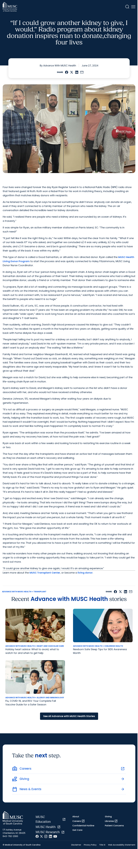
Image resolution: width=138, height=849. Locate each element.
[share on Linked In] (76, 72)
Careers (78, 821)
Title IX (102, 844)
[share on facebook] (66, 72)
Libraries (111, 821)
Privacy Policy (90, 844)
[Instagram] (45, 836)
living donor (85, 572)
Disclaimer (76, 844)
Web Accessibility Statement (121, 844)
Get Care (77, 830)
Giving (108, 816)
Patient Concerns (114, 825)
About (75, 816)
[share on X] (71, 72)
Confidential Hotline (83, 825)
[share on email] (82, 72)
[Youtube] (55, 836)
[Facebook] (37, 836)
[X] (41, 836)
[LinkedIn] (50, 836)
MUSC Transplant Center (45, 572)
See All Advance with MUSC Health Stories (69, 716)
